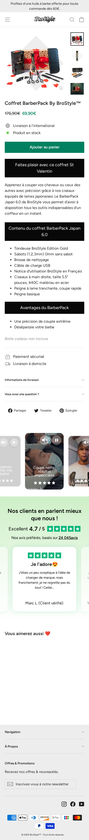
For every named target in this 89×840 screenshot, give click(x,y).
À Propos (11, 746)
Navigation (12, 732)
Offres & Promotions (19, 763)
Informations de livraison (22, 380)
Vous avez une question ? (22, 394)
